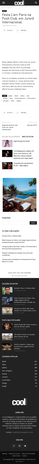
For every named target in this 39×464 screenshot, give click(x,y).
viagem (19, 101)
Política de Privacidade (28, 453)
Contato (24, 456)
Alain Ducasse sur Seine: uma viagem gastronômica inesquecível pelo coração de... (25, 300)
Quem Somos (16, 456)
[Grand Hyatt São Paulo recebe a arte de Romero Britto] (7, 326)
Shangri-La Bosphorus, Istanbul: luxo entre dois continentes (17, 254)
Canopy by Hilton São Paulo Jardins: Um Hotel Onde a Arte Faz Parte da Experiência (19, 248)
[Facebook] (14, 446)
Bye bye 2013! (32, 125)
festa (11, 98)
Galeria (9, 8)
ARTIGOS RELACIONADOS (11, 137)
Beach (16, 96)
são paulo (6, 101)
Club (28, 96)
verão (12, 101)
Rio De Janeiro (31, 98)
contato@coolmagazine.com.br (22, 432)
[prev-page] (17, 173)
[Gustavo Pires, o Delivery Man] (7, 290)
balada (10, 96)
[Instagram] (19, 446)
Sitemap (4, 453)
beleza (22, 96)
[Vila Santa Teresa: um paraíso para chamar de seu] (7, 336)
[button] (3, 3)
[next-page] (21, 173)
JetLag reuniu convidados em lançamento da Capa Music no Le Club (18, 260)
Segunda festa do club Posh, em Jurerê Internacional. (9, 127)
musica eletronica (20, 98)
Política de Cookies (14, 453)
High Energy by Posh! (22, 141)
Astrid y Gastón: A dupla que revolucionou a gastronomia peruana (24, 346)
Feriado (5, 98)
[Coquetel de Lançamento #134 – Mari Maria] (7, 165)
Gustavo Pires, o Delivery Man (11, 236)
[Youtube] (25, 446)
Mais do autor (27, 137)
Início (3, 8)
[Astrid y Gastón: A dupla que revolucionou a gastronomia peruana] (7, 346)
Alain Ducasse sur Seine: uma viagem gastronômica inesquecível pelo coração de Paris (19, 241)
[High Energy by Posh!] (7, 143)
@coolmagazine (19, 276)
